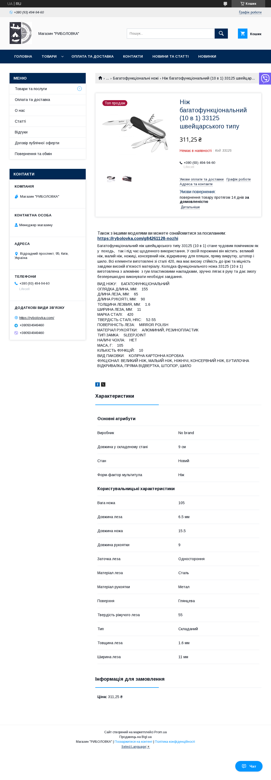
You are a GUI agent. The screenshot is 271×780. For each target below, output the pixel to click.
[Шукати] (221, 34)
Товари (49, 56)
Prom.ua (160, 732)
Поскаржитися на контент (133, 742)
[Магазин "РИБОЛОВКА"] (21, 43)
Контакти (133, 56)
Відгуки (21, 132)
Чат (253, 766)
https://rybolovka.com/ (36, 318)
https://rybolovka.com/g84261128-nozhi (137, 238)
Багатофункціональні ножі (136, 78)
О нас (20, 110)
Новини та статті (170, 56)
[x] (103, 385)
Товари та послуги (31, 89)
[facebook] (97, 385)
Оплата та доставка (92, 56)
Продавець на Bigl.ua (135, 737)
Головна (23, 56)
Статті (20, 121)
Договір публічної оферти (37, 143)
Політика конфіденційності (175, 742)
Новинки (207, 56)
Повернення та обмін (33, 154)
